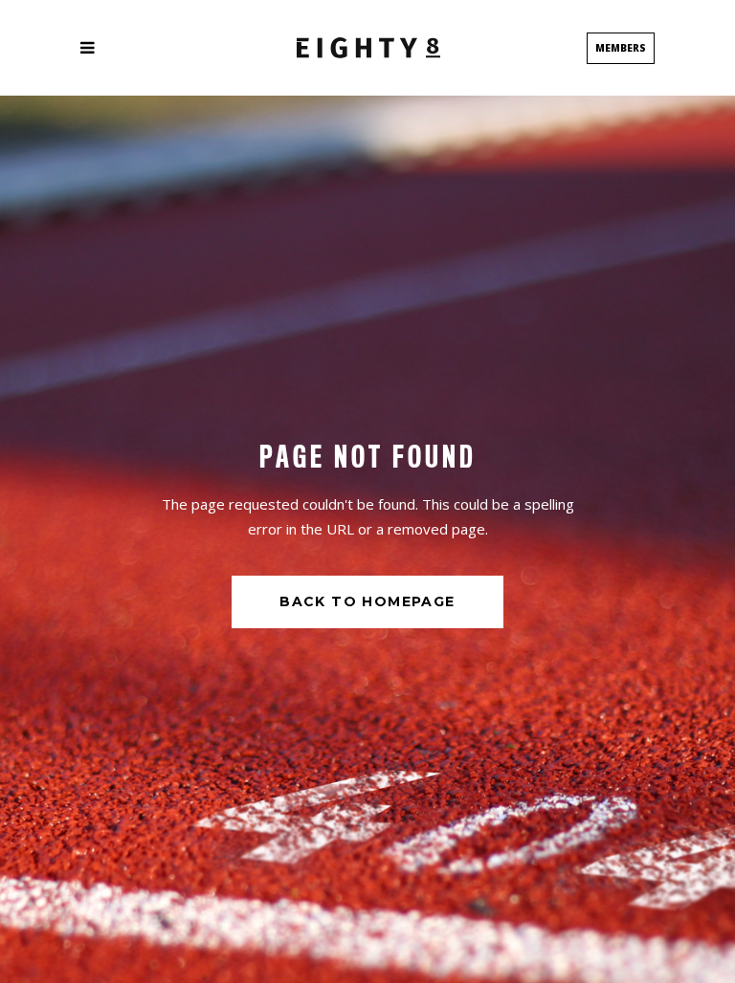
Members (620, 48)
